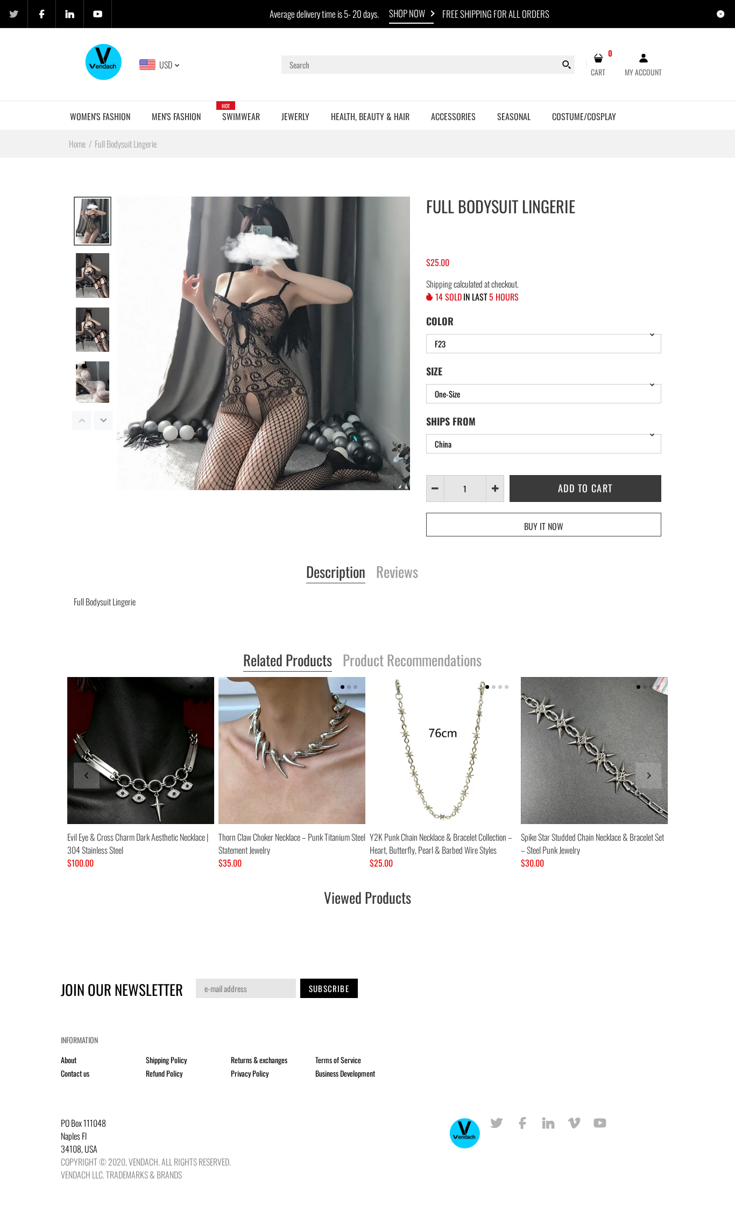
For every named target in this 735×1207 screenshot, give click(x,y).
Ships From (451, 421)
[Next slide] (648, 776)
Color (440, 321)
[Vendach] (104, 63)
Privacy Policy (249, 1073)
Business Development (345, 1073)
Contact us (75, 1073)
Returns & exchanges (259, 1059)
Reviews (397, 572)
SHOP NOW (407, 13)
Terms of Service (338, 1059)
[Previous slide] (87, 776)
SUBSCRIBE (329, 988)
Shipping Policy (166, 1059)
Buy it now (543, 526)
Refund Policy (164, 1073)
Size (434, 371)
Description (335, 572)
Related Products (287, 661)
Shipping (439, 283)
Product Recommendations (412, 661)
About (68, 1059)
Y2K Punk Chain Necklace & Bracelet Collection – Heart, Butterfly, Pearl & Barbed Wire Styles (441, 843)
